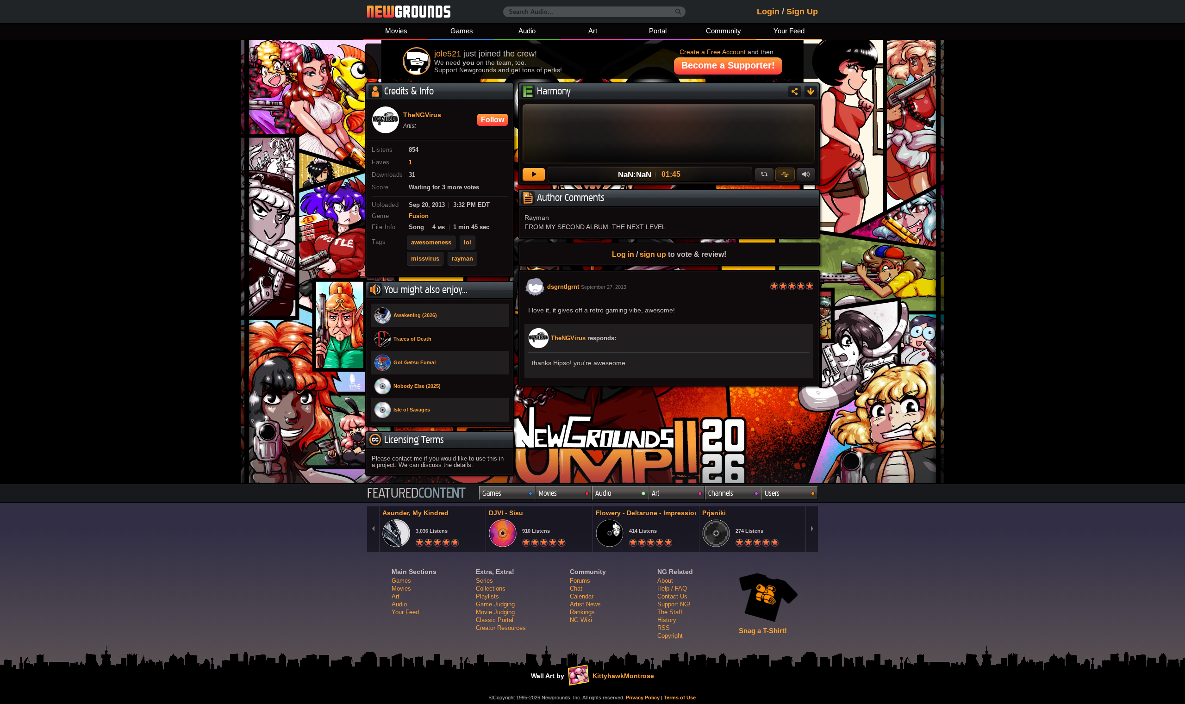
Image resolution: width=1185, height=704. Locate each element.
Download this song (811, 91)
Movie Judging (495, 612)
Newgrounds (408, 12)
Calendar (581, 596)
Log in (623, 254)
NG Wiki (581, 620)
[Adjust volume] (806, 174)
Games (461, 31)
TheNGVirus (568, 338)
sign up (653, 254)
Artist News (585, 604)
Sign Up (802, 11)
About (665, 580)
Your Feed (789, 31)
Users (772, 493)
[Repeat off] (764, 174)
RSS (663, 627)
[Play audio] (534, 174)
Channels (720, 493)
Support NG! (674, 604)
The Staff (669, 612)
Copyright (670, 635)
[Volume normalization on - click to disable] (785, 174)
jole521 (447, 53)
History (666, 620)
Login (768, 11)
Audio (527, 31)
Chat (576, 588)
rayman (462, 258)
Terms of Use (680, 697)
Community (723, 31)
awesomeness (431, 242)
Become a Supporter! (728, 65)
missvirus (425, 258)
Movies (396, 31)
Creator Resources (501, 627)
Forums (580, 580)
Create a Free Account (713, 52)
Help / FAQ (672, 588)
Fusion (419, 216)
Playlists (487, 596)
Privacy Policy (643, 697)
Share (794, 91)
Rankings (582, 612)
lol (467, 242)
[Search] (678, 12)
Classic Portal (494, 620)
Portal (658, 31)
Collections (490, 588)
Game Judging (495, 604)
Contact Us (672, 596)
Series (484, 580)
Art (592, 31)
